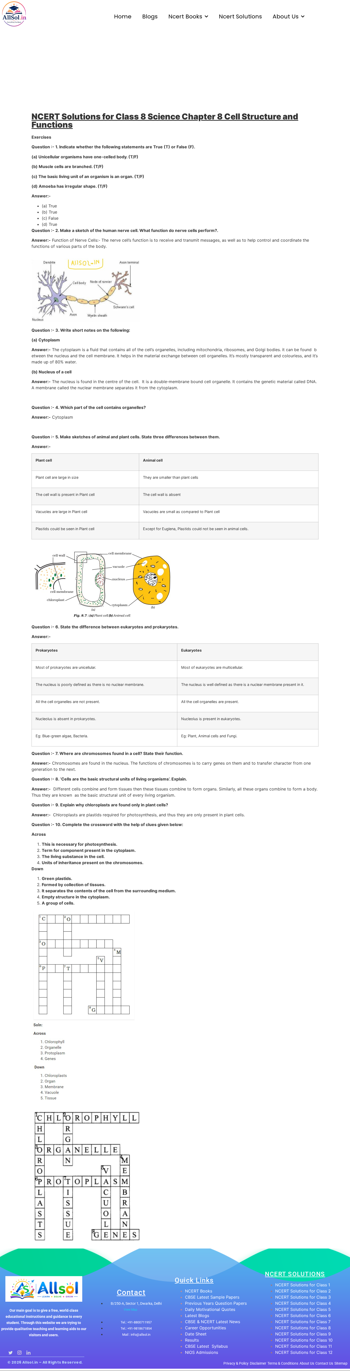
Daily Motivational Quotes (210, 1309)
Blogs (150, 17)
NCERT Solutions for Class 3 (303, 1297)
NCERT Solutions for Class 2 (303, 1291)
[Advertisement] (175, 71)
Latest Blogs (197, 1315)
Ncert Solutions (240, 17)
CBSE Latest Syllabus (206, 1346)
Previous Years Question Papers (216, 1303)
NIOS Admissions (201, 1352)
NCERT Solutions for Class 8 (303, 1327)
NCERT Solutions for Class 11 (303, 1346)
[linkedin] (28, 1350)
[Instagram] (19, 1350)
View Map (130, 1309)
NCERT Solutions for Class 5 (303, 1309)
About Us (285, 17)
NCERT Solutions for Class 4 (303, 1303)
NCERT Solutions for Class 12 (304, 1352)
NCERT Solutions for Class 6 (303, 1315)
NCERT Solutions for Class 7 (303, 1321)
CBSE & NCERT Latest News (212, 1321)
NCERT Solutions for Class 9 (303, 1333)
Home (122, 17)
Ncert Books (185, 17)
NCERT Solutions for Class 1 (302, 1284)
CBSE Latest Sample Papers (212, 1297)
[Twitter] (10, 1350)
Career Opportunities (205, 1327)
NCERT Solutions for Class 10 (304, 1340)
